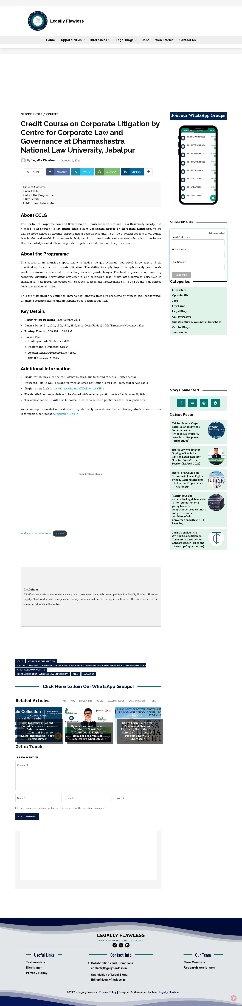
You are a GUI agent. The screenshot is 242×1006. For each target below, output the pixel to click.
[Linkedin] (192, 403)
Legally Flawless (43, 160)
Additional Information (41, 203)
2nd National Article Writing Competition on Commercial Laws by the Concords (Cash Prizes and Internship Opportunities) (188, 539)
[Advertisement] (121, 81)
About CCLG (32, 191)
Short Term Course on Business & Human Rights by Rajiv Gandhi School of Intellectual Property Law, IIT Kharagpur (137, 731)
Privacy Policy (107, 992)
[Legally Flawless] (24, 160)
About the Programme (39, 195)
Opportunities (31, 114)
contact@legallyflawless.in (109, 968)
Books (100, 701)
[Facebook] (181, 403)
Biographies (85, 701)
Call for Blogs (116, 701)
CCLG (20, 661)
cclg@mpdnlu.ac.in (65, 414)
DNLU (75, 674)
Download (60, 533)
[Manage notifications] (234, 998)
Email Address (181, 237)
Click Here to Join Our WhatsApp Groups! (88, 686)
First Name (179, 249)
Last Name (179, 262)
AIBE (73, 701)
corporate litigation (41, 661)
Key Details (32, 199)
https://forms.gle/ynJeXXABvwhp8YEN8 (77, 388)
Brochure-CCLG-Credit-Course (36, 533)
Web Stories (178, 332)
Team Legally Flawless (165, 992)
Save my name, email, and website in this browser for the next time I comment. (63, 807)
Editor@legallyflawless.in (108, 979)
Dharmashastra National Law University (42, 674)
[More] (149, 171)
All (64, 701)
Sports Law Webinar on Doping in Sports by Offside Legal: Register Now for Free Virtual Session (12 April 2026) (87, 732)
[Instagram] (204, 403)
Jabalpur (88, 674)
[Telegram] (215, 403)
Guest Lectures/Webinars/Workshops (90, 720)
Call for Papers (137, 701)
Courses (52, 114)
